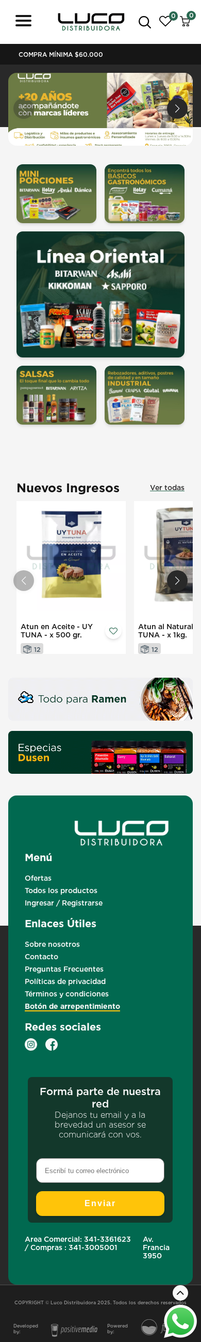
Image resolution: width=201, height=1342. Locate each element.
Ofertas (38, 878)
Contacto (41, 957)
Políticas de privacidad (65, 981)
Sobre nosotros (52, 944)
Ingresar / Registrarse (64, 903)
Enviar (100, 1203)
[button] (177, 108)
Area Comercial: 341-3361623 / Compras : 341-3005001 (78, 1243)
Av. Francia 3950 (156, 1247)
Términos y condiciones (67, 994)
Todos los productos (61, 890)
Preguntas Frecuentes (64, 969)
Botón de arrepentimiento (72, 1006)
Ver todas (167, 487)
